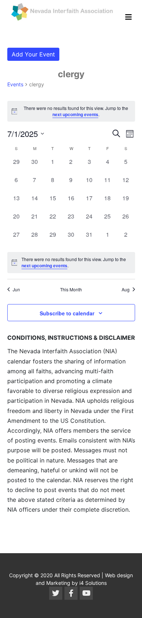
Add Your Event (33, 54)
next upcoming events (75, 114)
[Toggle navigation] (129, 17)
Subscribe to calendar (67, 313)
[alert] (71, 262)
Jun (16, 289)
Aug (126, 289)
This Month (71, 289)
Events (15, 84)
